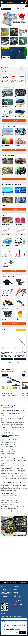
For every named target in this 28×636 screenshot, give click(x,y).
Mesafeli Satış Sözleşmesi (6, 592)
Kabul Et (22, 632)
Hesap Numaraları (18, 596)
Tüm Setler (24, 371)
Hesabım (16, 593)
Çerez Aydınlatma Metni (7, 629)
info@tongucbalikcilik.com (19, 582)
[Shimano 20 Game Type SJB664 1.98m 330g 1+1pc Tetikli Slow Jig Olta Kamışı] (20, 340)
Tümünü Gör (14, 120)
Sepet (15, 595)
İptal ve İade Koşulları (5, 595)
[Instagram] (15, 604)
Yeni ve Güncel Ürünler (8, 330)
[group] (12, 53)
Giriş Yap (16, 592)
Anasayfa (16, 589)
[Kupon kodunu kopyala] (6, 71)
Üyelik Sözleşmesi (5, 593)
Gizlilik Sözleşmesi (5, 590)
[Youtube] (21, 604)
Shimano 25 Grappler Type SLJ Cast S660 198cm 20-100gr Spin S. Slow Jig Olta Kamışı (7, 351)
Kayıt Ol (15, 590)
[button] (2, 2)
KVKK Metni (3, 589)
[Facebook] (18, 604)
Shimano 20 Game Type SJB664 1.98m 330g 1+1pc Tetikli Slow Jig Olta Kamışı (20, 351)
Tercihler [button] (16, 632)
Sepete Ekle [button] (7, 358)
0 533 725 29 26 (7, 582)
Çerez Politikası (4, 596)
